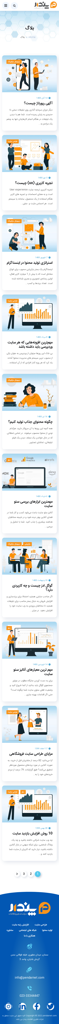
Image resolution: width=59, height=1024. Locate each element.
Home (32, 37)
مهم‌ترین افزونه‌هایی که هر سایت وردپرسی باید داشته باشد (30, 344)
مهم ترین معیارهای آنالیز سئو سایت (33, 672)
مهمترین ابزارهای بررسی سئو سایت (33, 504)
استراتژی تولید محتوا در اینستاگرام (30, 263)
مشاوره (10, 930)
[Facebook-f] (36, 1006)
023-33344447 (30, 996)
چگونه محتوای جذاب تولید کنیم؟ (30, 422)
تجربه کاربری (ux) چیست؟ (34, 183)
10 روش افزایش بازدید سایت (32, 833)
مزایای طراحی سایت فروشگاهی (31, 754)
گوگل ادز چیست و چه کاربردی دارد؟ (32, 588)
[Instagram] (8, 1006)
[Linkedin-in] (22, 1006)
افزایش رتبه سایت (20, 925)
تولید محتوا (47, 930)
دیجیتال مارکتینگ (14, 61)
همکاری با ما (29, 936)
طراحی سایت (12, 141)
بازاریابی (27, 544)
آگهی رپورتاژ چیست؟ (38, 103)
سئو (9, 460)
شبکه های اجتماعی (27, 930)
